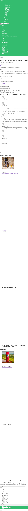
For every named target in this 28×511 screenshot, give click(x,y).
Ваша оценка (2, 143)
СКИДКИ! (6, 4)
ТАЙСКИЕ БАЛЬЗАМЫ (5, 51)
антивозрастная (7, 81)
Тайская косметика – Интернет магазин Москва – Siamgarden (9, 36)
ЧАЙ (2, 503)
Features (3, 26)
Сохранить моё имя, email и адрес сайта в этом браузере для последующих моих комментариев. (13, 152)
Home (2, 27)
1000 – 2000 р (6, 19)
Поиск (8, 23)
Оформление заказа (4, 33)
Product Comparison (4, 28)
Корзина (3, 508)
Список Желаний (4, 34)
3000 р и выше (6, 20)
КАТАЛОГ (4, 3)
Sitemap (3, 29)
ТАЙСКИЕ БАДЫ (4, 40)
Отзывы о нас (3, 32)
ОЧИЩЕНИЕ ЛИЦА (7, 10)
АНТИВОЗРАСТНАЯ (7, 7)
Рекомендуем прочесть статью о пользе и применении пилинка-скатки (9, 65)
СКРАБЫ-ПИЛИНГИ (7, 11)
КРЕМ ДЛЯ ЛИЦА (7, 9)
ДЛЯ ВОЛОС (3, 47)
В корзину (4, 172)
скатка (10, 81)
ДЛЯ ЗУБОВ (6, 13)
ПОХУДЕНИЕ (6, 6)
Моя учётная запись (4, 506)
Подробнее (9, 366)
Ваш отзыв (1, 148)
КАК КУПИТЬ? (4, 21)
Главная (3, 25)
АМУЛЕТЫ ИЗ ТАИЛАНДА (8, 5)
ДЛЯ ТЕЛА (3, 46)
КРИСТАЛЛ (6, 16)
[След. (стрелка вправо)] (1, 510)
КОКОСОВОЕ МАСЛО (5, 49)
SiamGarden (1, 0)
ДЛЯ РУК (6, 12)
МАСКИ (6, 15)
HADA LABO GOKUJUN (5, 42)
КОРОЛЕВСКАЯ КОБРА (5, 493)
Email (1, 151)
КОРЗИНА (3, 31)
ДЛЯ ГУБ (6, 14)
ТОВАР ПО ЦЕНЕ (5, 17)
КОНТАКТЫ (3, 30)
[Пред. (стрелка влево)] (0, 510)
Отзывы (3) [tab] (3, 83)
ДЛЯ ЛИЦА (6, 8)
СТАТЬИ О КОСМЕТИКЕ (5, 35)
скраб (12, 81)
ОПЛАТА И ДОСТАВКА (5, 52)
